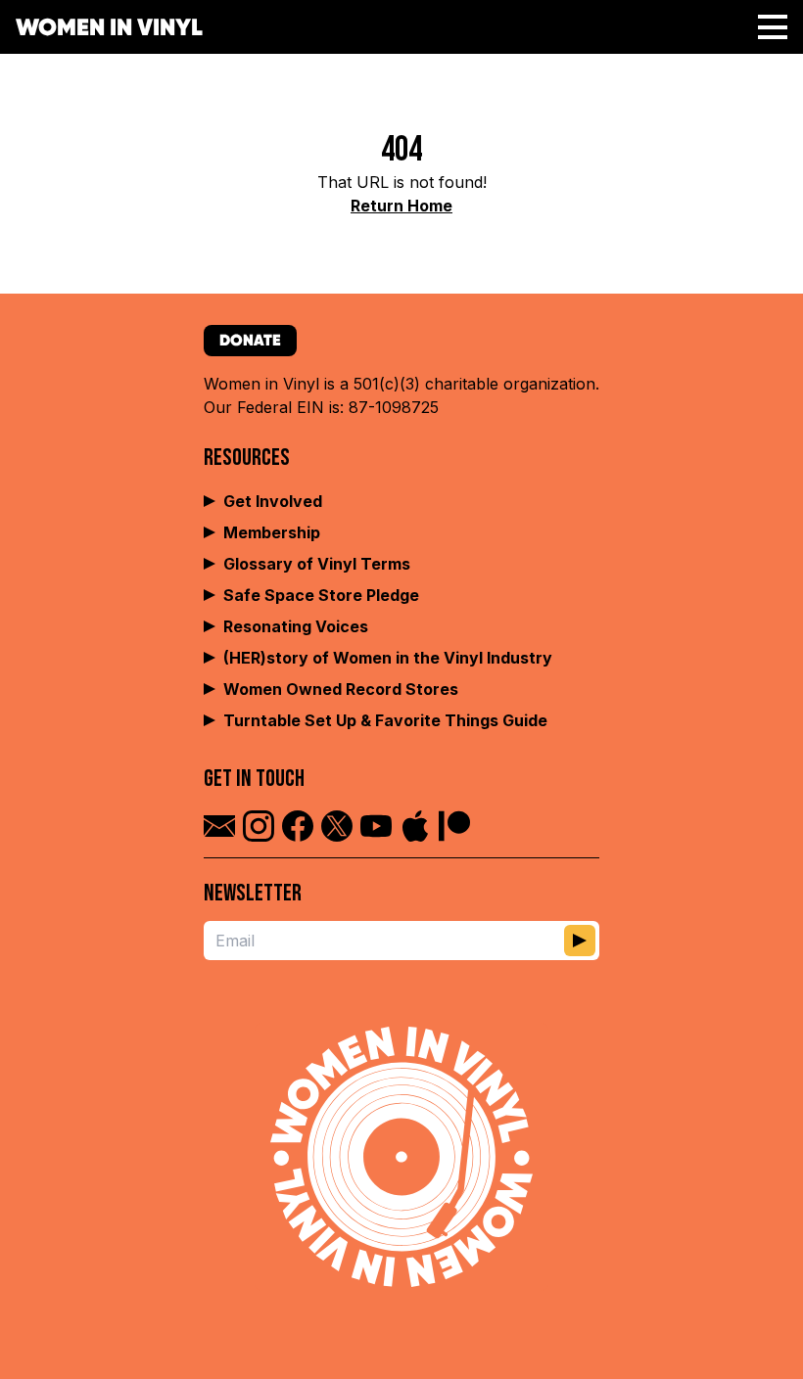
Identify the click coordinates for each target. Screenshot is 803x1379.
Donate (250, 340)
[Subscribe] (579, 940)
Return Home (401, 205)
